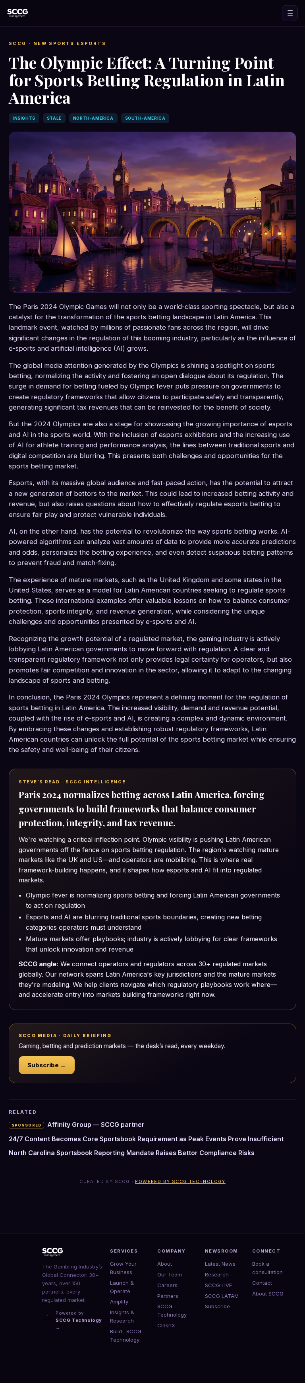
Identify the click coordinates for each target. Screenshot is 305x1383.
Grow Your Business (123, 1268)
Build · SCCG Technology (125, 1335)
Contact (262, 1283)
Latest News (220, 1264)
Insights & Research (122, 1316)
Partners (167, 1296)
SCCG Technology (172, 1310)
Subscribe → (46, 1065)
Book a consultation (267, 1268)
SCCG (18, 43)
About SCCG (268, 1293)
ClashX (166, 1325)
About (164, 1264)
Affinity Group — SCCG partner (78, 1125)
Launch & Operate (122, 1287)
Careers (167, 1285)
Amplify (119, 1301)
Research (217, 1274)
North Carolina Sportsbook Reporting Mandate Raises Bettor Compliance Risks (132, 1153)
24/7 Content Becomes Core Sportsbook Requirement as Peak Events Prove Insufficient (146, 1139)
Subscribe (217, 1306)
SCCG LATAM (222, 1296)
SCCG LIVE (218, 1285)
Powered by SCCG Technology (180, 1181)
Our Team (169, 1274)
